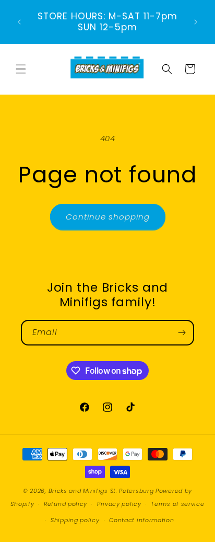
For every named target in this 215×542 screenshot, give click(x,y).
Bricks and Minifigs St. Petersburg (101, 491)
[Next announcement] (195, 21)
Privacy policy (119, 504)
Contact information (141, 520)
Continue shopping (108, 216)
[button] (20, 68)
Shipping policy (75, 520)
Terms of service (177, 504)
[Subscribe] (181, 332)
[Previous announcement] (19, 21)
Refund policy (65, 504)
